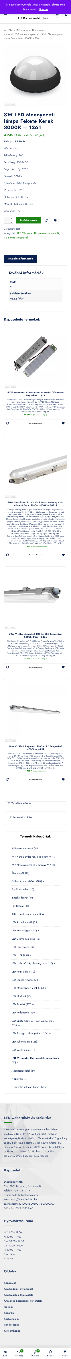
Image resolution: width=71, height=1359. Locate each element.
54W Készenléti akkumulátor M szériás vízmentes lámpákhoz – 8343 (35, 394)
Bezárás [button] (43, 9)
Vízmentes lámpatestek (28, 34)
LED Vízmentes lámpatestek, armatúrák (38, 233)
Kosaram (9, 1313)
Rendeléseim (11, 1324)
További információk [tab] (20, 258)
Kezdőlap (8, 30)
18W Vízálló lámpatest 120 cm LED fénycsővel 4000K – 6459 (35, 748)
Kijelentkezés (12, 1331)
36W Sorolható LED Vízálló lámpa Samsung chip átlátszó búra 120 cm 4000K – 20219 (35, 504)
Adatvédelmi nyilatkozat (18, 1289)
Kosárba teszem (28, 220)
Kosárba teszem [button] (35, 423)
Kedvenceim (11, 1319)
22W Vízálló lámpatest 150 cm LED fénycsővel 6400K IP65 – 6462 (35, 636)
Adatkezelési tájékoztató (18, 1295)
